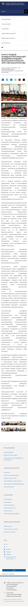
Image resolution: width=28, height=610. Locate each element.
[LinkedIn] (11, 79)
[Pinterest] (19, 79)
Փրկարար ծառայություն (11, 455)
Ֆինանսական (8, 526)
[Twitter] (7, 79)
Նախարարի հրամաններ (11, 529)
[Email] (23, 79)
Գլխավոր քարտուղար (10, 478)
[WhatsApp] (15, 79)
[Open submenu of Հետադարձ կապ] (25, 42)
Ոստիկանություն (8, 452)
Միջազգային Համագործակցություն (7, 70)
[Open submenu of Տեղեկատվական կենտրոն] (25, 38)
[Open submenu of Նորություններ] (25, 28)
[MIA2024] (3, 3)
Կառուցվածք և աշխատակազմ (13, 481)
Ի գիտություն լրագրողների (11, 513)
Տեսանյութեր (5, 72)
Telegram (8, 552)
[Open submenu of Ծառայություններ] (25, 19)
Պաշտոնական (19, 70)
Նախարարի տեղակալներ (11, 475)
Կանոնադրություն (9, 486)
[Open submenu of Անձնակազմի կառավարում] (25, 33)
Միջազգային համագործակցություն (14, 484)
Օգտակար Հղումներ (9, 532)
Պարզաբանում (8, 510)
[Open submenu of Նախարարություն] (25, 24)
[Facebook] (2, 79)
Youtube (8, 549)
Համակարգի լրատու (10, 508)
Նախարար (7, 472)
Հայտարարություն (9, 505)
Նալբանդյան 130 (11, 557)
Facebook (8, 554)
